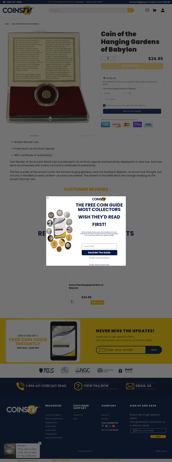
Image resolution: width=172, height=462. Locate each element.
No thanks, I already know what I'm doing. (99, 264)
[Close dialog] (47, 198)
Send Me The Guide (99, 252)
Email (84, 241)
